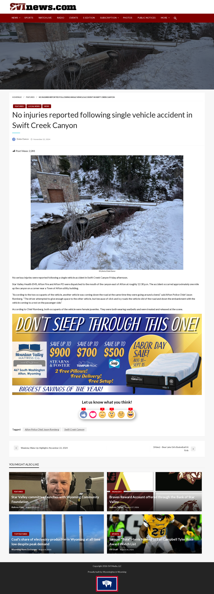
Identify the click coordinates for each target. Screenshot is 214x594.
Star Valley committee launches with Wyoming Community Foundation (55, 499)
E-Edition (89, 17)
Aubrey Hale (17, 507)
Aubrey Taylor (116, 507)
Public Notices (147, 17)
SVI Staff (113, 549)
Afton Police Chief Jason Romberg (42, 429)
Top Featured (20, 534)
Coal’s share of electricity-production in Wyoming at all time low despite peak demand (55, 541)
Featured (30, 97)
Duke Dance (23, 139)
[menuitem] (15, 18)
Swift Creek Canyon (74, 429)
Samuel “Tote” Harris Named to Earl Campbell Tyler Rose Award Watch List (151, 541)
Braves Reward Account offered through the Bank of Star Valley (152, 499)
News (15, 17)
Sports (28, 17)
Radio (60, 17)
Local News (34, 106)
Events (74, 17)
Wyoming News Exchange (24, 549)
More (164, 17)
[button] (175, 18)
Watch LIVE (45, 17)
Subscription (108, 17)
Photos (127, 17)
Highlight (117, 492)
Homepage (17, 97)
